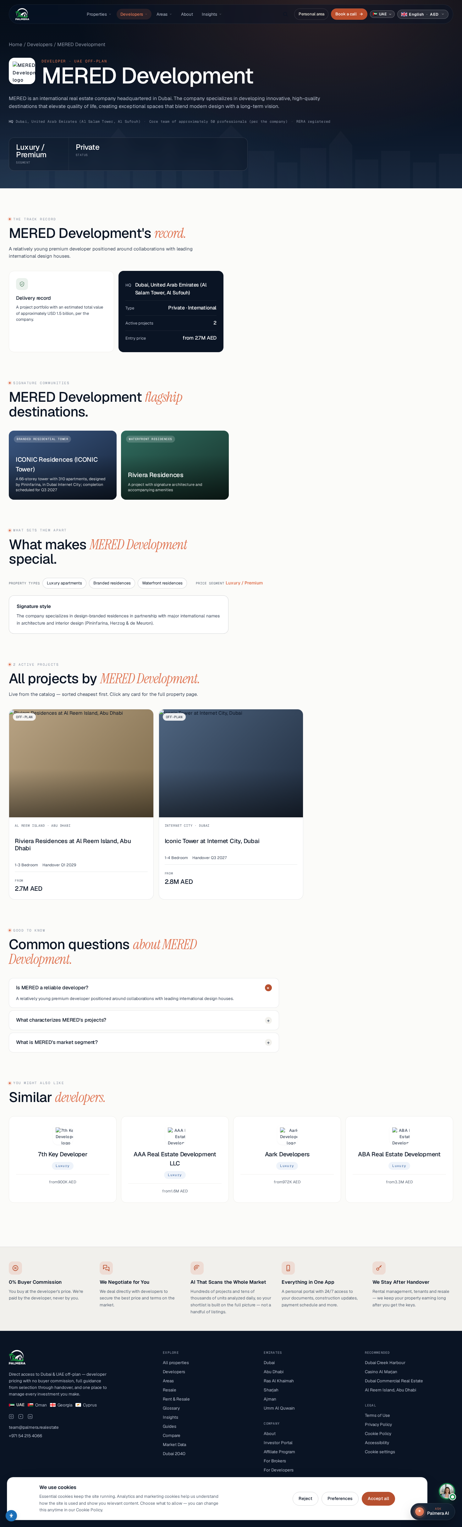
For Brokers (275, 1461)
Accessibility (377, 1442)
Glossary (171, 1408)
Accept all (378, 1498)
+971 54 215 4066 (25, 1435)
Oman (41, 1405)
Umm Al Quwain (279, 1408)
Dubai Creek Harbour (385, 1362)
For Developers (279, 1470)
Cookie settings (380, 1451)
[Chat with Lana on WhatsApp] (447, 1491)
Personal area (311, 14)
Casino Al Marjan (381, 1371)
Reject (305, 1498)
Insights (209, 14)
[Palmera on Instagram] (11, 1416)
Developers (131, 14)
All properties (176, 1362)
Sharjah (271, 1390)
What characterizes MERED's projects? (143, 1020)
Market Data (174, 1444)
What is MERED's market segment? (143, 1042)
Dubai (269, 1362)
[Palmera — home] (22, 14)
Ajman (270, 1399)
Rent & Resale (176, 1399)
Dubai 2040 (174, 1453)
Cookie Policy (378, 1433)
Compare (171, 1435)
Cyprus (90, 1405)
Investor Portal (278, 1442)
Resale (169, 1390)
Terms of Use (377, 1415)
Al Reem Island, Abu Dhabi (390, 1390)
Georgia (65, 1405)
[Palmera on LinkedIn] (30, 1416)
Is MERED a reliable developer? (144, 988)
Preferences (340, 1498)
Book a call (349, 14)
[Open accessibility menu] (11, 1515)
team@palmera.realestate (34, 1427)
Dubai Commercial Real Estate (394, 1381)
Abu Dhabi (273, 1371)
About (187, 14)
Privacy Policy (378, 1424)
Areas (162, 14)
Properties (97, 14)
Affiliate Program (279, 1451)
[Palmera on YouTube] (20, 1416)
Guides (169, 1426)
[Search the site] (285, 14)
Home (15, 44)
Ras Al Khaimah (279, 1381)
